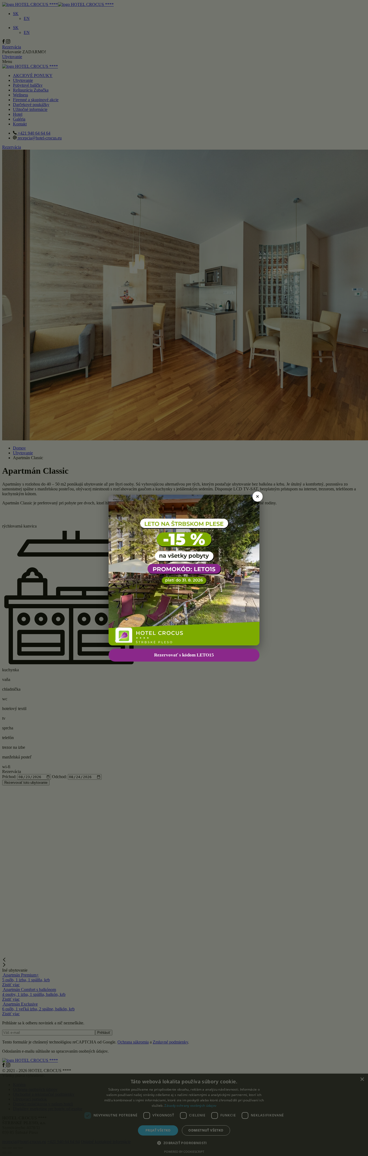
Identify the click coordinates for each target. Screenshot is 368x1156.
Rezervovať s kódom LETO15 (184, 655)
